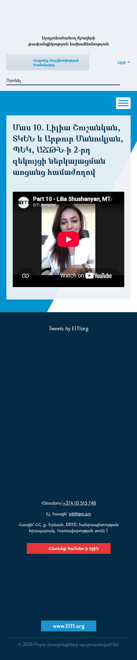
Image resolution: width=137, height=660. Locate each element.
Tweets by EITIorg (69, 328)
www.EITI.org (68, 625)
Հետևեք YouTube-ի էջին (73, 548)
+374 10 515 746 (79, 503)
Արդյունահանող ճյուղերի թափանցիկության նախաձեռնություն (68, 17)
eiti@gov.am (80, 514)
